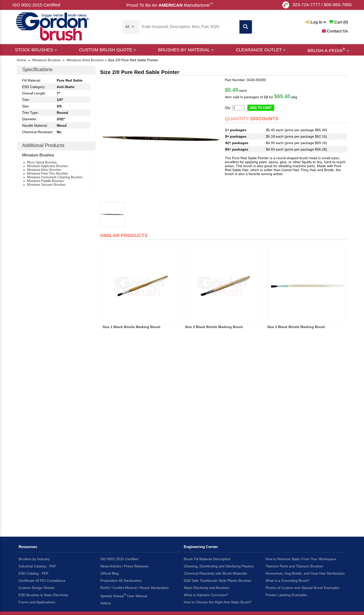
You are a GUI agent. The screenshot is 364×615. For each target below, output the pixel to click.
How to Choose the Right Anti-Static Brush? (218, 602)
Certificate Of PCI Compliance (42, 581)
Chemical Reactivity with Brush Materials (215, 573)
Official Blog (109, 573)
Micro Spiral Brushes (42, 162)
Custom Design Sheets (36, 588)
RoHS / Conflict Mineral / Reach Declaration (134, 588)
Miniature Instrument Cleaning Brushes (55, 177)
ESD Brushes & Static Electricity (43, 595)
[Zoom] (161, 139)
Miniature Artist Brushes (44, 170)
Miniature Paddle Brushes (45, 181)
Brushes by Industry (34, 559)
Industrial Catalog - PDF (37, 566)
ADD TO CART (261, 108)
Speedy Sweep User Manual (123, 595)
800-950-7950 (338, 4)
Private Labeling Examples (286, 595)
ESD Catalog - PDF (34, 573)
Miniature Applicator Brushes (47, 166)
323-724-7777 (306, 4)
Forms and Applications (37, 602)
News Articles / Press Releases (124, 566)
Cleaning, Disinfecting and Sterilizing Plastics (219, 566)
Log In (316, 22)
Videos (105, 603)
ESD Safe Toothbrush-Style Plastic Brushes (217, 581)
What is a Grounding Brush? (287, 581)
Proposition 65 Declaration (121, 581)
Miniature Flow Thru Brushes (47, 173)
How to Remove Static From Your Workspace (300, 559)
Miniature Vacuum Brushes (46, 184)
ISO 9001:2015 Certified (36, 4)
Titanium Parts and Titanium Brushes (294, 566)
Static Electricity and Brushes (206, 588)
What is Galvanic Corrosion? (206, 595)
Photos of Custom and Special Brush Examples (302, 588)
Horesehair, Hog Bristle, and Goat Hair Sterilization (305, 573)
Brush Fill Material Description (207, 559)
